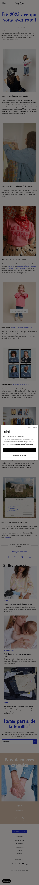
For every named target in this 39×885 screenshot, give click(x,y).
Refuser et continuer (32, 427)
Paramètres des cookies (19, 455)
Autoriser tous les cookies (19, 450)
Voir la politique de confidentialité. (24, 444)
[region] (19, 442)
